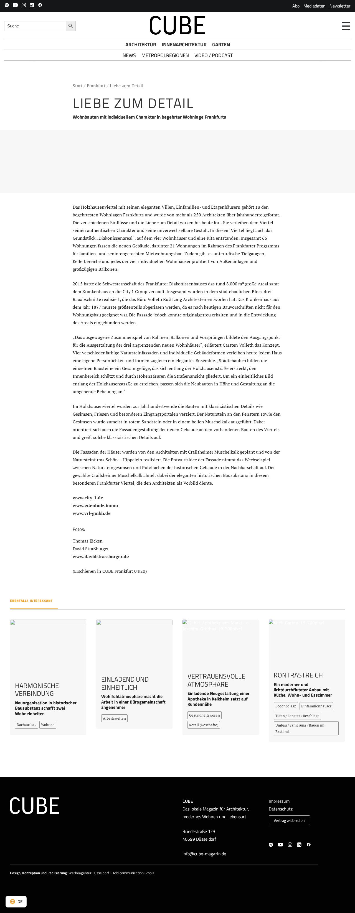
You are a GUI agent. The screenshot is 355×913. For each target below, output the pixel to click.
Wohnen (48, 724)
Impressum (279, 801)
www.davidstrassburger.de (101, 556)
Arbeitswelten (114, 718)
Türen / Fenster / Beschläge (297, 715)
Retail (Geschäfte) (203, 724)
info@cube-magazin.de (204, 853)
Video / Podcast (213, 55)
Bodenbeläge (285, 706)
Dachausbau (26, 724)
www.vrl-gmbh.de (92, 513)
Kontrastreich (298, 675)
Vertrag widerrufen (289, 820)
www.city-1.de (88, 498)
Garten (221, 44)
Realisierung (57, 873)
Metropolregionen (165, 55)
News (129, 55)
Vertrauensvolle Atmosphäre (216, 680)
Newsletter (340, 5)
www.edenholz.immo (95, 505)
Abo (296, 5)
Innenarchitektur (184, 44)
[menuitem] (295, 6)
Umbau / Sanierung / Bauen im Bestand (299, 728)
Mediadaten (314, 5)
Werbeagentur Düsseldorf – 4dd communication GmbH (111, 873)
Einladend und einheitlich (125, 683)
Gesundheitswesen (204, 715)
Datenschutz (281, 808)
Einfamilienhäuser (316, 706)
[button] (7, 5)
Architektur (140, 44)
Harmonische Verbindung (37, 690)
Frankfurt (96, 86)
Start (77, 86)
